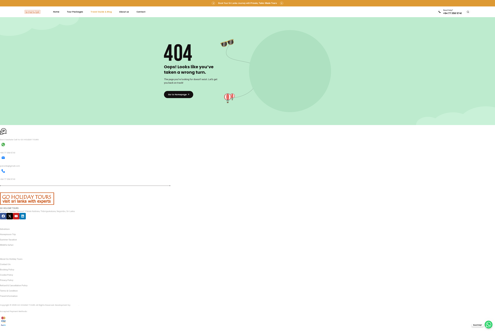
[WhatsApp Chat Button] (488, 324)
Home (56, 11)
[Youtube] (16, 216)
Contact (141, 11)
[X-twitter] (9, 216)
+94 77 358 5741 (452, 13)
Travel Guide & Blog (101, 11)
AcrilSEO (75, 305)
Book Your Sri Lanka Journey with (247, 3)
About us (124, 11)
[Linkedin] (22, 216)
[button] (213, 3)
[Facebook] (3, 216)
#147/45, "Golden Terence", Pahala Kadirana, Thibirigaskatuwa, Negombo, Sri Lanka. (37, 211)
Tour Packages (75, 11)
